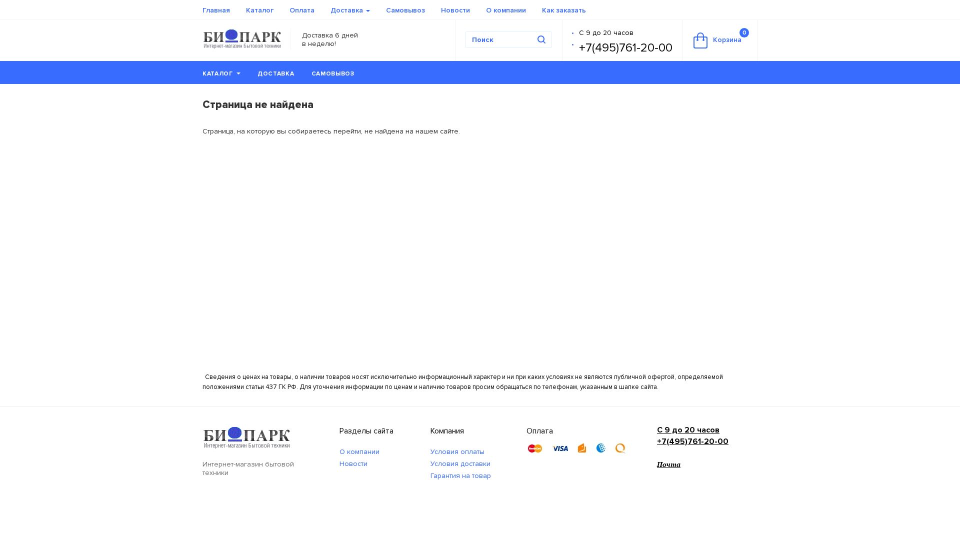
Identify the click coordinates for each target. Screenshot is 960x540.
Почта (668, 464)
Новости (455, 10)
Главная (216, 10)
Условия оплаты (457, 452)
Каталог (260, 10)
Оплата (302, 10)
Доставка (347, 10)
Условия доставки (460, 464)
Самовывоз (405, 10)
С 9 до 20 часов (606, 32)
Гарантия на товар (460, 476)
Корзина (729, 37)
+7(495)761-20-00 (625, 47)
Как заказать (564, 10)
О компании (506, 10)
